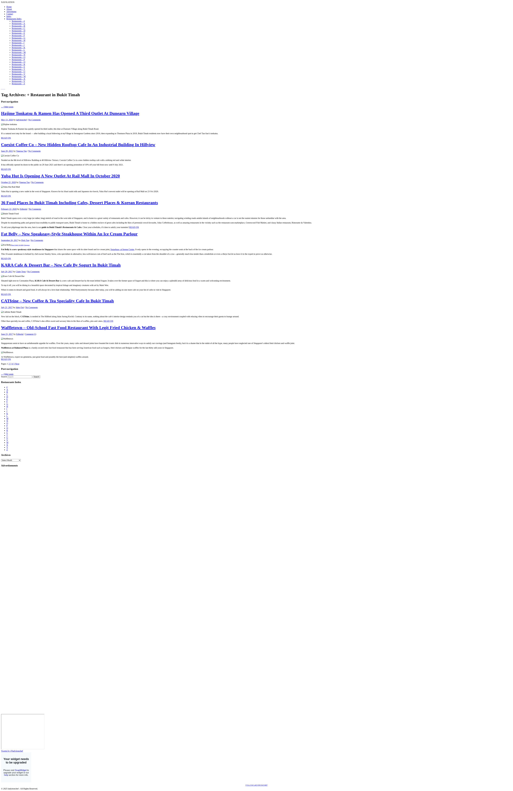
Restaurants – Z (18, 84)
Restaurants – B (18, 26)
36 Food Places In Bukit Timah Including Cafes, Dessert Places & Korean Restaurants (79, 202)
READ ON (6, 138)
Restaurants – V (18, 74)
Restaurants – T (18, 69)
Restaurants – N (18, 55)
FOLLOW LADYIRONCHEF (257, 785)
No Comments (34, 120)
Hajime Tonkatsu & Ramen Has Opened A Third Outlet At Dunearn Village (70, 113)
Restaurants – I (18, 43)
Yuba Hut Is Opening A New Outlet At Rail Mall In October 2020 (60, 175)
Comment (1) (30, 334)
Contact (9, 14)
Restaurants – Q (18, 62)
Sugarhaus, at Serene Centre (122, 249)
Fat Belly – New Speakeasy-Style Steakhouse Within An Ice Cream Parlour (69, 233)
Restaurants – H (18, 40)
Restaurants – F (18, 35)
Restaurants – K (18, 48)
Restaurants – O (18, 57)
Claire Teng (21, 271)
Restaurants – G (18, 38)
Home (9, 7)
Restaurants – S (18, 67)
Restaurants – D (18, 31)
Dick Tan (25, 240)
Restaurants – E (18, 33)
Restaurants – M (19, 52)
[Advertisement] (11, 509)
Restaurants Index (14, 19)
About (9, 9)
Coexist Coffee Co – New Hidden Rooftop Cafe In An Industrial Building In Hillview (78, 144)
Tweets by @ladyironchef (12, 751)
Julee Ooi (20, 307)
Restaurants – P (18, 60)
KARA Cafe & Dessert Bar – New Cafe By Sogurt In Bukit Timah (61, 265)
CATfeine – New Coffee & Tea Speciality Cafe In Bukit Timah (57, 300)
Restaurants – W (19, 76)
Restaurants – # (18, 21)
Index (8, 16)
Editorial (23, 209)
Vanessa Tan (21, 151)
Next (17, 364)
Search (4, 377)
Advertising (11, 11)
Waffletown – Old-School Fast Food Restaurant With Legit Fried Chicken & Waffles (78, 327)
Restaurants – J (18, 45)
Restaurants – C (18, 28)
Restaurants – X (18, 79)
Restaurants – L (18, 50)
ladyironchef (21, 120)
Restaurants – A (18, 23)
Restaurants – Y (18, 81)
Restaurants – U (18, 72)
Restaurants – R (18, 64)
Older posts (7, 107)
